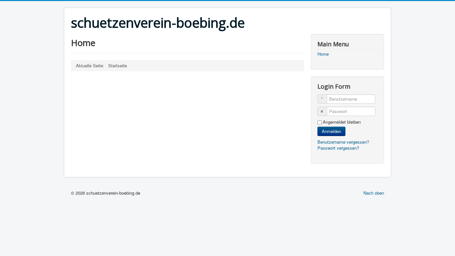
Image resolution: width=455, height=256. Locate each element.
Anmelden (331, 131)
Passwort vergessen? (338, 148)
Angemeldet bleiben (342, 122)
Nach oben (373, 193)
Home (323, 54)
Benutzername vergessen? (343, 142)
